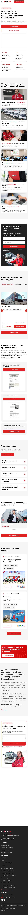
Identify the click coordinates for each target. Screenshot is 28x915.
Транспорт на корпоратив (8, 887)
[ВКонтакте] (2, 900)
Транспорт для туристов (7, 870)
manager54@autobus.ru (9, 897)
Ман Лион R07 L (6, 307)
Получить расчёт (14, 743)
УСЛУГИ (3, 866)
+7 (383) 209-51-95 (7, 895)
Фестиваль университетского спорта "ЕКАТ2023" (12, 599)
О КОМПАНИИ (4, 855)
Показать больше (14, 332)
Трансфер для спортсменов (8, 875)
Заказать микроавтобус (7, 847)
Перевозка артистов (6, 878)
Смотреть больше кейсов (14, 633)
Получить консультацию (14, 431)
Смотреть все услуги (14, 535)
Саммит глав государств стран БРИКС (12, 561)
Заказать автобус (5, 845)
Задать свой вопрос (7, 454)
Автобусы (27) (18, 284)
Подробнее (8, 326)
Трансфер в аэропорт (6, 882)
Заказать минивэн (5, 850)
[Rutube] (4, 900)
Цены (2, 860)
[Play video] (14, 577)
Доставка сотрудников (7, 868)
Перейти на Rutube (8, 655)
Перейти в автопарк (14, 30)
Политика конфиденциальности (8, 908)
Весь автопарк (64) (7, 284)
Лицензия (3, 910)
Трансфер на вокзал (6, 880)
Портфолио (4, 858)
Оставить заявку (14, 26)
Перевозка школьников (7, 873)
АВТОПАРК (4, 842)
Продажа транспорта (6, 862)
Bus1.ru (10, 834)
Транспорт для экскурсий (7, 885)
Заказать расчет (20, 326)
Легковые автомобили (6, 852)
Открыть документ (14, 369)
